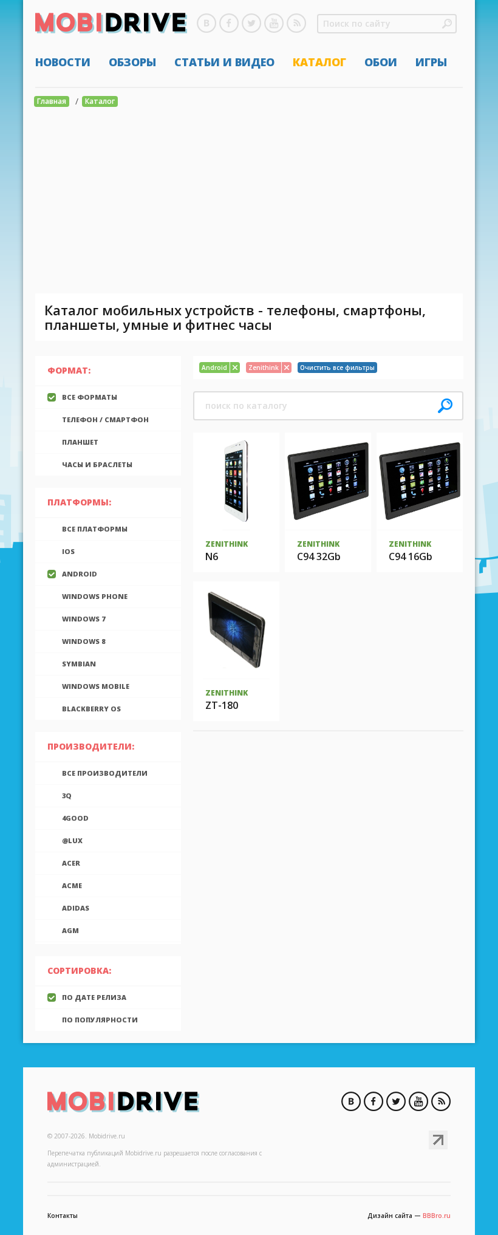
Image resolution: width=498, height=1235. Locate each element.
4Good (75, 818)
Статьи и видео (224, 62)
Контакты (62, 1215)
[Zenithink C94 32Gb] (327, 481)
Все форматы (89, 397)
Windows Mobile (95, 686)
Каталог (319, 62)
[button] (447, 24)
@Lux (72, 840)
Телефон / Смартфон (105, 419)
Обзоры (132, 62)
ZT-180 (221, 705)
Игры (431, 62)
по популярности (100, 1019)
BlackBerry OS (91, 708)
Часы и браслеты (97, 464)
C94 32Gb (319, 556)
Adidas (75, 907)
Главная (51, 101)
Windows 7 (83, 618)
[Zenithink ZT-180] (236, 629)
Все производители (105, 773)
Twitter (251, 23)
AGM (70, 930)
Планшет (80, 441)
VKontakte (206, 23)
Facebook (229, 23)
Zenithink (226, 544)
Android (79, 573)
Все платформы (95, 528)
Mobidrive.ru (111, 25)
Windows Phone (95, 596)
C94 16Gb (410, 556)
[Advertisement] (249, 202)
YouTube (274, 23)
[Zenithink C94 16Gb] (419, 481)
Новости (62, 62)
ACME (72, 885)
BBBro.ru (437, 1215)
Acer (71, 862)
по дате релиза (94, 997)
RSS (296, 23)
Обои (380, 62)
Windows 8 (83, 641)
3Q (67, 795)
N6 (211, 556)
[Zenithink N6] (236, 481)
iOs (68, 551)
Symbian (79, 663)
